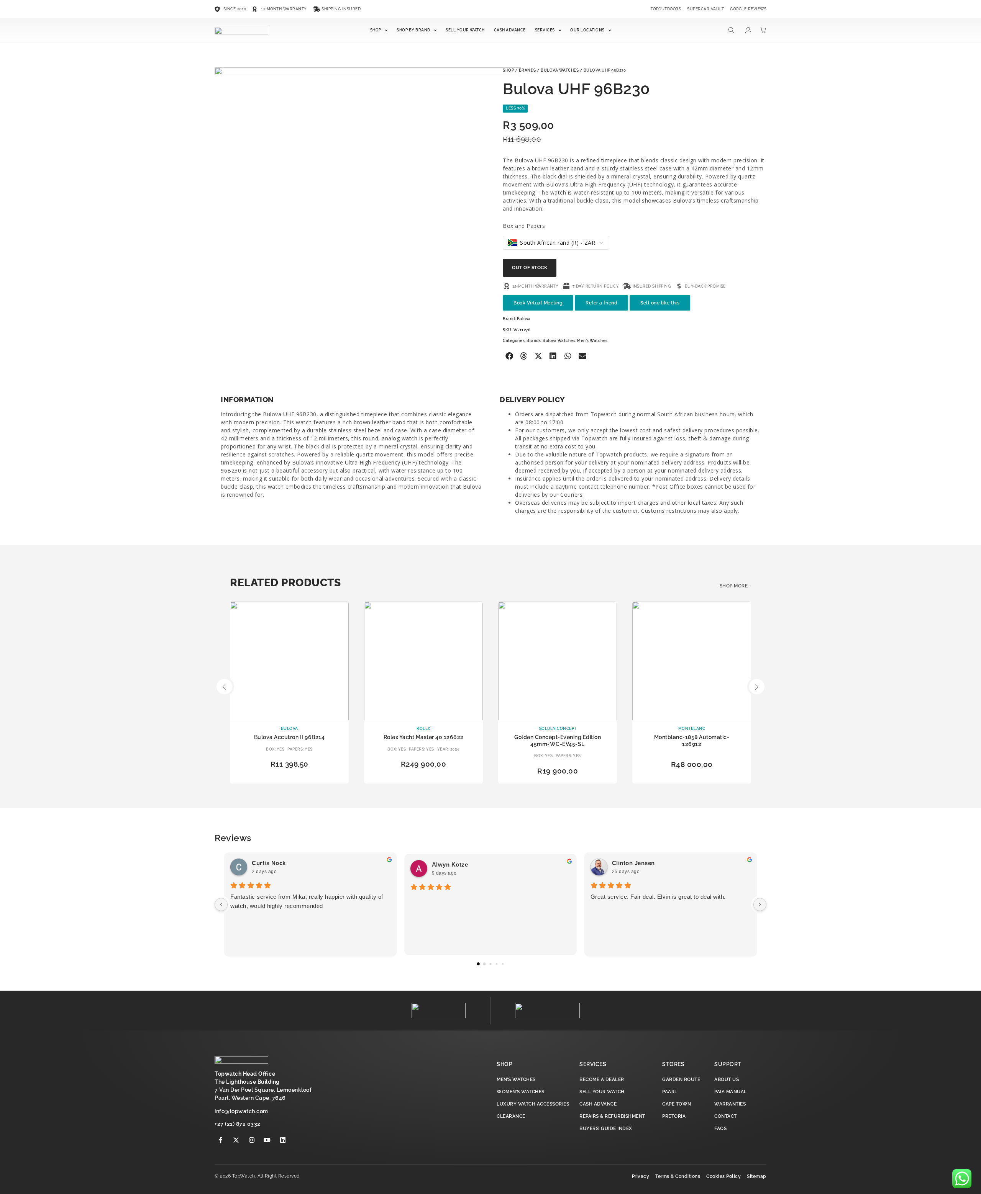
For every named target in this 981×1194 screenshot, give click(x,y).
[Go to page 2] (490, 964)
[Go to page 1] (484, 964)
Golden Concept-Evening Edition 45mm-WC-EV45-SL (557, 740)
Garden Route (681, 1079)
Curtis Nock (269, 863)
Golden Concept (558, 728)
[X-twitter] (236, 1140)
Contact (725, 1116)
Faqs (720, 1128)
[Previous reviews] (221, 904)
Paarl (670, 1091)
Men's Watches (592, 341)
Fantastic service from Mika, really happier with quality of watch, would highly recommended (306, 901)
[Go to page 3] (496, 964)
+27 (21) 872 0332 (238, 1124)
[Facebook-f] (221, 1140)
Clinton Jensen (633, 863)
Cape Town (676, 1104)
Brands (527, 70)
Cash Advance (510, 30)
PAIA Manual (730, 1091)
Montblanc (691, 728)
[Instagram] (252, 1140)
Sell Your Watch (465, 30)
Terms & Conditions (677, 1176)
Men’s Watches (516, 1079)
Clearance (511, 1116)
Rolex (423, 728)
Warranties (730, 1104)
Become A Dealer (601, 1079)
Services (545, 30)
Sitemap (756, 1176)
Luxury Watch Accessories (533, 1104)
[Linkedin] (283, 1140)
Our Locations (587, 30)
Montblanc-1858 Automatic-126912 (692, 740)
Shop (375, 30)
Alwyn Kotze (450, 864)
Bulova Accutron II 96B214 (289, 737)
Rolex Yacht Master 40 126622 (424, 737)
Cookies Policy (723, 1176)
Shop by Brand (413, 30)
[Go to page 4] (503, 964)
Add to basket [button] (289, 777)
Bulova (524, 319)
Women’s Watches (521, 1091)
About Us (726, 1079)
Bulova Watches (560, 70)
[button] (509, 356)
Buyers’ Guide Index (605, 1128)
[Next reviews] (759, 904)
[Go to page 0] (478, 964)
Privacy (641, 1176)
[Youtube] (267, 1140)
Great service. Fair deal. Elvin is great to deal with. (658, 896)
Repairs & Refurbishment (612, 1116)
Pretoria (674, 1116)
